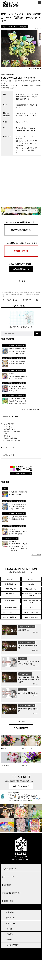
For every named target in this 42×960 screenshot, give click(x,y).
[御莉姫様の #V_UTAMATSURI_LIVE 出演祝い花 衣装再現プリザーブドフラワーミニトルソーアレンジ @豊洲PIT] (5, 547)
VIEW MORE (21, 722)
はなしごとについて (9, 869)
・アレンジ (6, 436)
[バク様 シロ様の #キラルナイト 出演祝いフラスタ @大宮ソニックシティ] (5, 391)
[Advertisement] (21, 183)
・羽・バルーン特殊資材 (11, 431)
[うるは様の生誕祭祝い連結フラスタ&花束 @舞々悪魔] (5, 366)
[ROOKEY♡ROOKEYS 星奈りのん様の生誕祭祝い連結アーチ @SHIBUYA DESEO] (5, 354)
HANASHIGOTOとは (11, 416)
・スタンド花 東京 (11, 945)
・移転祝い (9, 929)
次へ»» (32, 300)
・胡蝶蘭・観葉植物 (10, 438)
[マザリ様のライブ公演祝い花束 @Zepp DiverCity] (5, 497)
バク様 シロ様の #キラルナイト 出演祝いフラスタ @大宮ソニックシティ (18, 389)
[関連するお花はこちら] (21, 235)
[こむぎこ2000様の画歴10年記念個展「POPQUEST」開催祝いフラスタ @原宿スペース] (5, 404)
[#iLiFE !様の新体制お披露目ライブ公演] (7, 825)
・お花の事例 (9, 912)
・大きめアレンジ (9, 429)
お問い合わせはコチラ (21, 786)
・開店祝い (9, 939)
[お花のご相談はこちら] (21, 271)
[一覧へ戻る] (21, 283)
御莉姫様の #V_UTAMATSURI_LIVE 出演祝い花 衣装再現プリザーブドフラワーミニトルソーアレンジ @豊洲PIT (18, 546)
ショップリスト (9, 448)
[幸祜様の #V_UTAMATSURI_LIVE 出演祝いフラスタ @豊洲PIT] (5, 379)
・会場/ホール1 (9, 918)
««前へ (10, 300)
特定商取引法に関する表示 (11, 893)
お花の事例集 (8, 424)
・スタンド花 (7, 427)
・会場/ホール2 (9, 923)
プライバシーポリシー (10, 877)
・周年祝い (9, 934)
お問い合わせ (8, 455)
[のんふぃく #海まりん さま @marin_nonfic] (35, 811)
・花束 (5, 434)
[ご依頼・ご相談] (21, 256)
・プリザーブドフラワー (11, 440)
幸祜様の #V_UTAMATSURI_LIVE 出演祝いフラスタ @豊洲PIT (18, 376)
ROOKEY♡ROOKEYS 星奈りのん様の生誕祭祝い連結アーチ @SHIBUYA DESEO (18, 351)
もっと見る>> (27, 409)
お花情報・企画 (7, 901)
